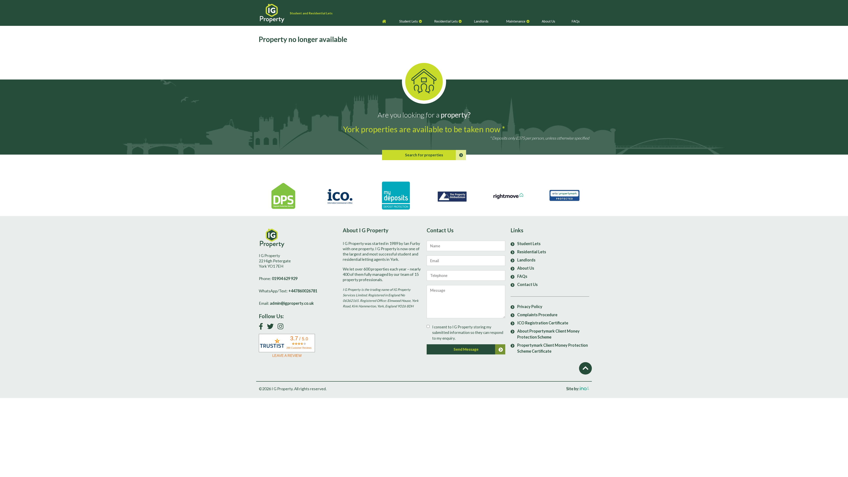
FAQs (576, 21)
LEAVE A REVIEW (287, 356)
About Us (548, 21)
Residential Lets (446, 21)
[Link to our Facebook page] (262, 327)
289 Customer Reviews (299, 347)
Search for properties (424, 155)
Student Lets (408, 21)
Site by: (573, 388)
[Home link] (274, 13)
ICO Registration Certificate (542, 322)
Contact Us (527, 284)
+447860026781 (302, 290)
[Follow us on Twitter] (272, 327)
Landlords (481, 21)
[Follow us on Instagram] (282, 327)
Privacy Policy (529, 306)
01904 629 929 (284, 278)
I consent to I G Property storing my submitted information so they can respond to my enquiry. (467, 333)
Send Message (466, 349)
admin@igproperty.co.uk (292, 303)
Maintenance (515, 21)
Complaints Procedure (537, 314)
